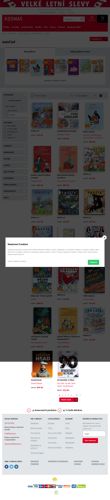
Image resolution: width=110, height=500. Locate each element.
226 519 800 (9, 423)
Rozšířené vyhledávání (58, 461)
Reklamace (35, 423)
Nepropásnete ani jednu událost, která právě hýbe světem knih (92, 426)
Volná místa (52, 443)
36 (77, 395)
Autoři (67, 423)
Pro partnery (52, 438)
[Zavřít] (104, 237)
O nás (50, 428)
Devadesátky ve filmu (65, 380)
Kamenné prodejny (55, 447)
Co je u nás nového (55, 433)
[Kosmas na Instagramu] (16, 467)
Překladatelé (69, 443)
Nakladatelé (69, 438)
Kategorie (68, 433)
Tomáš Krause (68, 386)
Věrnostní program (37, 453)
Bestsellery (69, 447)
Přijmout (93, 262)
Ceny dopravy (35, 433)
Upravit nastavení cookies (17, 261)
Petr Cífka (60, 383)
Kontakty (51, 423)
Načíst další (66, 400)
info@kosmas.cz (10, 433)
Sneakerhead (36, 380)
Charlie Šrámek (36, 383)
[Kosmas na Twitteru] (11, 467)
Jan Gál (67, 383)
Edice (67, 428)
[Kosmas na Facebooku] (6, 467)
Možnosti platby (36, 428)
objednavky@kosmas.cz (13, 444)
